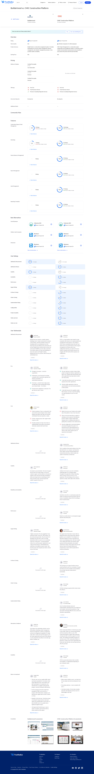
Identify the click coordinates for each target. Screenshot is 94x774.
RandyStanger (65, 584)
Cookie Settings (54, 767)
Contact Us (41, 762)
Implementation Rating (15, 302)
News (40, 761)
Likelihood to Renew (15, 266)
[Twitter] (79, 768)
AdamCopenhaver (37, 466)
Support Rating (14, 287)
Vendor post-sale (14, 318)
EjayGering (65, 624)
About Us (41, 756)
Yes (67, 31)
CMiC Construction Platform (65, 20)
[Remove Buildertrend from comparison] (53, 14)
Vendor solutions (51, 2)
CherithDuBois (36, 367)
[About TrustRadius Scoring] (28, 40)
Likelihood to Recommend (16, 261)
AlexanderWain (66, 444)
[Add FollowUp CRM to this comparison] (51, 224)
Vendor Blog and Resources (75, 759)
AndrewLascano (36, 407)
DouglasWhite (36, 675)
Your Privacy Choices (33, 767)
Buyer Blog (57, 758)
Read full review (33, 360)
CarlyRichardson (66, 529)
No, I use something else (76, 31)
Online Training (14, 297)
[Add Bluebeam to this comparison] (51, 235)
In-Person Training (14, 292)
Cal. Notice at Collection (44, 767)
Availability (13, 277)
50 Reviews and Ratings (31, 22)
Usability (12, 271)
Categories (42, 2)
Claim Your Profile (74, 758)
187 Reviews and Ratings (61, 22)
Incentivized (32, 357)
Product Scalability (14, 312)
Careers (41, 759)
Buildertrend (31, 20)
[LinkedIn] (82, 768)
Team (40, 758)
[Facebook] (76, 768)
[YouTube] (73, 768)
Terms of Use (13, 767)
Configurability (14, 307)
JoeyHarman (36, 335)
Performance (13, 282)
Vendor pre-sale (14, 323)
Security (19, 767)
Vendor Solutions (73, 756)
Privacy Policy (25, 767)
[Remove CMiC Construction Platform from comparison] (82, 14)
